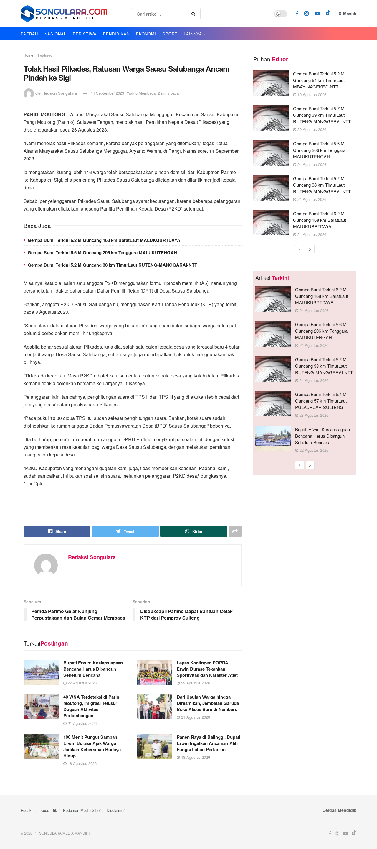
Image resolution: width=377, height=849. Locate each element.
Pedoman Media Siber (82, 810)
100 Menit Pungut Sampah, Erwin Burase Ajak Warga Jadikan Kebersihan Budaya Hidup (92, 746)
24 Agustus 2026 (311, 164)
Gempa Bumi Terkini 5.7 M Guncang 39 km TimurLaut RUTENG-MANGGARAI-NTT (322, 114)
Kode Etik (48, 810)
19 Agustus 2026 (311, 94)
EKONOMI (146, 34)
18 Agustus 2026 (82, 763)
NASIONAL (55, 34)
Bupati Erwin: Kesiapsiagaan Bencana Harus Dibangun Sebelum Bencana (93, 668)
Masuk (349, 14)
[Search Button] (194, 13)
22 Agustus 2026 (82, 683)
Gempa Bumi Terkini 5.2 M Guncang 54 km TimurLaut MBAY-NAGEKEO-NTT (319, 80)
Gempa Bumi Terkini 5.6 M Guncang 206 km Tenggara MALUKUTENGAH (102, 252)
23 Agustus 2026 (313, 415)
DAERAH (29, 34)
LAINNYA (193, 34)
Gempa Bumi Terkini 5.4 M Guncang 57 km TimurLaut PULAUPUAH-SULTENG (321, 400)
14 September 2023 (107, 93)
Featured (45, 55)
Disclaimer (116, 810)
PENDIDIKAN (116, 34)
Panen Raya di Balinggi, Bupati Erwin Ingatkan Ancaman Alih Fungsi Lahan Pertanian (208, 743)
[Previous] (299, 249)
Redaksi (27, 810)
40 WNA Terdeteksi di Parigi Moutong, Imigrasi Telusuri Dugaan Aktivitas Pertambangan (91, 706)
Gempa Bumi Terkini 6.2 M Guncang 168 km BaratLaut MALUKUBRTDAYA (104, 240)
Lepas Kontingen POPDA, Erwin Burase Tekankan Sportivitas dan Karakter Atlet (207, 668)
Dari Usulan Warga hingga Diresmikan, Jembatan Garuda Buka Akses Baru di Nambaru (208, 703)
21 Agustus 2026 (82, 723)
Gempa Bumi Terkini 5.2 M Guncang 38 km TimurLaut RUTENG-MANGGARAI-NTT (112, 265)
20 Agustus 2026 (311, 129)
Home (28, 55)
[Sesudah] (310, 249)
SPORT (170, 34)
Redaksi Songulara (59, 93)
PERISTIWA (85, 34)
